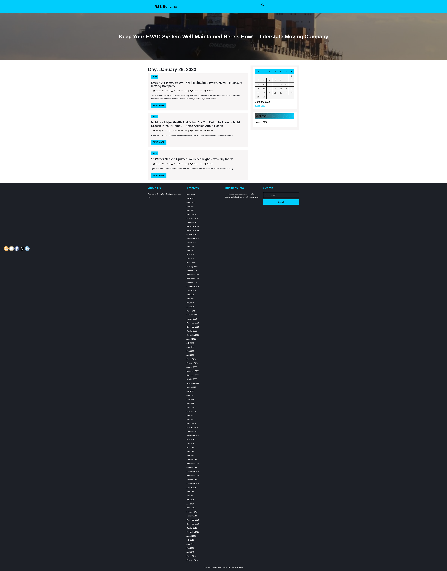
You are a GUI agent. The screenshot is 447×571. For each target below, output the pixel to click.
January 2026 (191, 222)
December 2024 (192, 275)
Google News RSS (180, 91)
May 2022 (190, 399)
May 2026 (190, 206)
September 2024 (192, 287)
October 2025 (191, 234)
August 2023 (191, 339)
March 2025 (191, 263)
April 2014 (190, 504)
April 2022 (190, 403)
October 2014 (191, 480)
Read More (159, 106)
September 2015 (192, 472)
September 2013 (192, 532)
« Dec (257, 106)
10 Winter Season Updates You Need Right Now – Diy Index (192, 159)
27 (281, 93)
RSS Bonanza (166, 7)
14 (286, 84)
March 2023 (191, 359)
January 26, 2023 (161, 91)
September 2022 (192, 383)
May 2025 (190, 255)
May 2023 (190, 351)
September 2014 (192, 484)
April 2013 (190, 552)
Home (154, 77)
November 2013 (192, 524)
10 (264, 84)
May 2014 (190, 500)
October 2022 (191, 379)
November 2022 (192, 375)
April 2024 (190, 307)
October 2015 (191, 468)
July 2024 (190, 295)
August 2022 (191, 387)
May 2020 (190, 415)
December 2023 (192, 323)
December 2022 (192, 371)
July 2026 (190, 198)
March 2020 (191, 423)
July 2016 (190, 451)
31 (264, 97)
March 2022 (191, 407)
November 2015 (192, 464)
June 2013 (190, 544)
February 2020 (192, 427)
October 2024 (191, 283)
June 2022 (190, 395)
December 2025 (192, 226)
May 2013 (190, 548)
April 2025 (190, 259)
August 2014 (191, 488)
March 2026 (191, 214)
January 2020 (191, 431)
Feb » (263, 106)
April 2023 (190, 355)
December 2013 (192, 520)
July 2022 (190, 391)
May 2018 (190, 439)
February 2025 (192, 267)
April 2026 (190, 210)
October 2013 (191, 528)
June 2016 (190, 456)
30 (258, 97)
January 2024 (191, 319)
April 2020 (190, 419)
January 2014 (191, 516)
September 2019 (192, 435)
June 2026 (190, 202)
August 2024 (191, 291)
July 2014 (190, 492)
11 (270, 84)
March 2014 (191, 508)
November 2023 (192, 327)
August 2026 (191, 194)
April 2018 (190, 443)
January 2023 (191, 367)
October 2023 (191, 331)
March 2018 (191, 448)
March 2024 (191, 311)
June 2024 (190, 299)
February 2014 (192, 512)
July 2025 (190, 247)
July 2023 (190, 343)
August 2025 (191, 242)
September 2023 (192, 335)
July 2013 (190, 540)
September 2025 (192, 238)
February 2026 (192, 218)
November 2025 (192, 230)
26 (275, 93)
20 (281, 88)
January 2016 (191, 460)
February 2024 (192, 315)
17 (264, 88)
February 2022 (192, 411)
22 (291, 88)
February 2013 (192, 560)
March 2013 (191, 556)
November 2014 (192, 476)
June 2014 (190, 496)
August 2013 (191, 536)
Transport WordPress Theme (215, 567)
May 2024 (190, 303)
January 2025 (191, 271)
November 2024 (192, 279)
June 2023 (190, 347)
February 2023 (192, 363)
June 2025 (190, 250)
